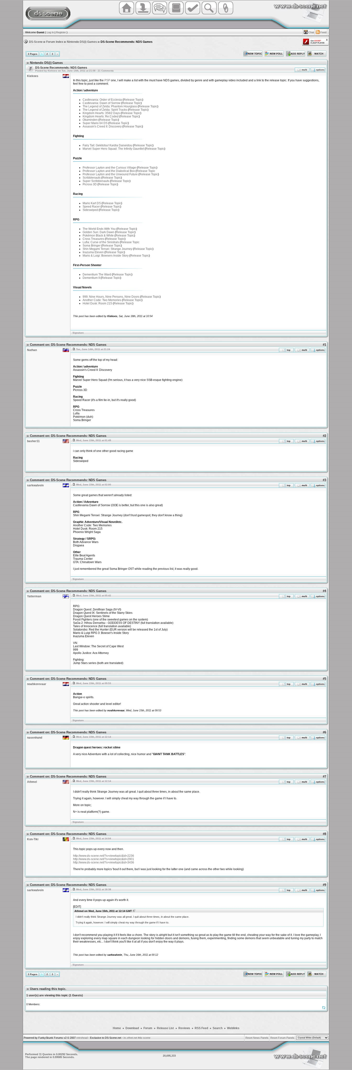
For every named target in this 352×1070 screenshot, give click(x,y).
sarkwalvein (35, 485)
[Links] (225, 13)
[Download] (143, 13)
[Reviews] (192, 13)
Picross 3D (90, 184)
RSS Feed (201, 1028)
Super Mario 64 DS (95, 123)
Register (61, 32)
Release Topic (133, 99)
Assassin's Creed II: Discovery (102, 126)
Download (132, 1028)
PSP (107, 80)
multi (304, 70)
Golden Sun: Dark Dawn (98, 232)
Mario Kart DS (92, 203)
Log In (50, 32)
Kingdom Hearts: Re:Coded (101, 116)
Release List (165, 1028)
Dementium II (91, 278)
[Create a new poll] (274, 54)
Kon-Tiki (32, 839)
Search (217, 1028)
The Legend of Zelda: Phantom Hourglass (110, 106)
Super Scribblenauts (96, 181)
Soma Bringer (92, 245)
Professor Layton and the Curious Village (109, 167)
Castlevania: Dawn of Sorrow (101, 103)
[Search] (209, 13)
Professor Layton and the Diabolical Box (109, 171)
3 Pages (32, 54)
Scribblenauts (92, 177)
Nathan (32, 350)
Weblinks (233, 1028)
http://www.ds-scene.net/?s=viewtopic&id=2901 (103, 859)
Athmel (32, 782)
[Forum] (159, 13)
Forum (148, 1028)
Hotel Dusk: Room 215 (97, 303)
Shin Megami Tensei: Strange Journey (107, 249)
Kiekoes (32, 76)
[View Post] (134, 911)
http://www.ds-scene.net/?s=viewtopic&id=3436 (103, 862)
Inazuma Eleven (93, 252)
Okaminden (90, 119)
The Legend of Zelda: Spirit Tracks (105, 109)
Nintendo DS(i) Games (82, 42)
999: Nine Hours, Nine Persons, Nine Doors (111, 296)
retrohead (82, 1037)
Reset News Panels (256, 1037)
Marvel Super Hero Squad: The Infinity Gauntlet (113, 148)
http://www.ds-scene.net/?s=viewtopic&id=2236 (103, 855)
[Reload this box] (324, 1008)
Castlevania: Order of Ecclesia (102, 99)
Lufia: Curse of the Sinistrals (101, 242)
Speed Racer (91, 206)
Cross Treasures (93, 239)
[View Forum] (30, 69)
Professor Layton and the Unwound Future (110, 174)
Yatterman (34, 596)
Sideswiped (90, 210)
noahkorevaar (36, 684)
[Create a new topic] (252, 54)
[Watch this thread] (316, 54)
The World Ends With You (99, 228)
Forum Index (54, 42)
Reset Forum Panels (282, 1037)
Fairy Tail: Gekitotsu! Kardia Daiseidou (107, 145)
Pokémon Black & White (98, 235)
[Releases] (176, 13)
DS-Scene (36, 42)
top (288, 350)
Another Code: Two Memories (102, 300)
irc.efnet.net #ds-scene (137, 1037)
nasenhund (34, 737)
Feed (323, 32)
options (319, 70)
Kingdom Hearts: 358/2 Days (101, 113)
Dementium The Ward (97, 274)
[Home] (126, 13)
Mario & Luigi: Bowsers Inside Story (106, 255)
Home (117, 1028)
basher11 (33, 441)
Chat (311, 32)
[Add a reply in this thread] (295, 54)
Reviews (184, 1028)
